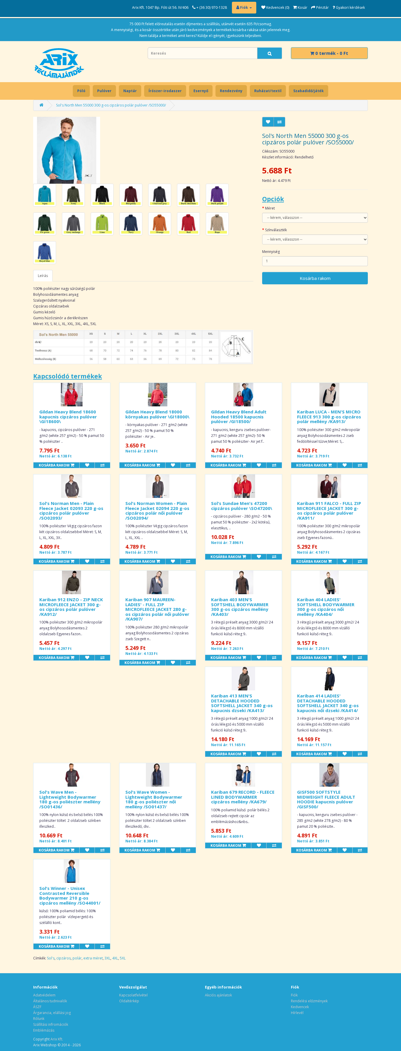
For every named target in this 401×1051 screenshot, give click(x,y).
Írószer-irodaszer (165, 90)
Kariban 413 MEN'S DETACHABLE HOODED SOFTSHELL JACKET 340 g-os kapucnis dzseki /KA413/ (242, 703)
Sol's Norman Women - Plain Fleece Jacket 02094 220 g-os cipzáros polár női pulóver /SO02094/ (157, 510)
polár (77, 958)
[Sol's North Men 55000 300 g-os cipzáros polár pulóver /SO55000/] (66, 149)
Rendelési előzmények (309, 1000)
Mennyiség (271, 251)
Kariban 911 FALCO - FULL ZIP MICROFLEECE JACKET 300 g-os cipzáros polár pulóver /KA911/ (329, 510)
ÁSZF (37, 1006)
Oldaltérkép (129, 1000)
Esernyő (200, 90)
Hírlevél (297, 1012)
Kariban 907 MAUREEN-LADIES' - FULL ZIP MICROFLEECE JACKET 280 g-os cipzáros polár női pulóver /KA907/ (157, 609)
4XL (115, 958)
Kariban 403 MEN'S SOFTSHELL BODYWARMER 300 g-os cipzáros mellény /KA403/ (239, 607)
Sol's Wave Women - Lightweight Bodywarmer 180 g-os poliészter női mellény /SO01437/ (153, 799)
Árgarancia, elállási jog (52, 1012)
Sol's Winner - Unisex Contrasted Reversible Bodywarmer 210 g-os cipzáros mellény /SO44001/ (69, 895)
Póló (81, 90)
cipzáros (63, 958)
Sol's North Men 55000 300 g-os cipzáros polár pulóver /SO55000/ (111, 105)
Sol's (51, 958)
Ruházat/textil (268, 90)
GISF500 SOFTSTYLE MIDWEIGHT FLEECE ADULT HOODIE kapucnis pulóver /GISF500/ (326, 799)
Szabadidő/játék (308, 90)
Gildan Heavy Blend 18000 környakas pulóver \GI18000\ (157, 414)
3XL (107, 958)
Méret (270, 208)
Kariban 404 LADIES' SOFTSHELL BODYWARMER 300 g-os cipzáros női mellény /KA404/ (325, 607)
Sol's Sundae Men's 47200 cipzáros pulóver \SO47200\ (241, 505)
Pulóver (104, 90)
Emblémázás (43, 1030)
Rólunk (38, 1018)
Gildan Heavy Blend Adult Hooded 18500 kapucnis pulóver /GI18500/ (239, 416)
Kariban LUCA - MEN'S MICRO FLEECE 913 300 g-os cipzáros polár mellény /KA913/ (329, 416)
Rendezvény (231, 90)
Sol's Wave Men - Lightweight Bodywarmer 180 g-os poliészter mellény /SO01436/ (69, 799)
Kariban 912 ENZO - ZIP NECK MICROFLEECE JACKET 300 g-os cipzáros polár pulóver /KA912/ (71, 607)
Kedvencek (300, 1006)
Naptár (130, 90)
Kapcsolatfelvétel (133, 995)
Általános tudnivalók (50, 1000)
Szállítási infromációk (50, 1024)
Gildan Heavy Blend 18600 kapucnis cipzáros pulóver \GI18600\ (68, 416)
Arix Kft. (56, 1039)
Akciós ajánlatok (218, 995)
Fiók (294, 995)
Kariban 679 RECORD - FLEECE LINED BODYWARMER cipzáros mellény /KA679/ (242, 797)
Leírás (43, 275)
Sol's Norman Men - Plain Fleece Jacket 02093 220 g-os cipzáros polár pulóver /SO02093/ (71, 510)
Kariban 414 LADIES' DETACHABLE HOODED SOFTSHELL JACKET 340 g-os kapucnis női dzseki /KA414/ (328, 703)
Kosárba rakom (315, 278)
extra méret (93, 958)
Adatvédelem (44, 995)
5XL (123, 958)
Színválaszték (276, 229)
